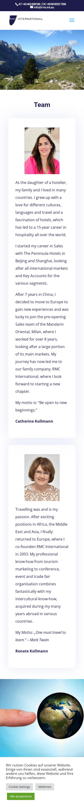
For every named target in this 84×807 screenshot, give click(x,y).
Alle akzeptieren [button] (21, 796)
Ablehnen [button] (44, 787)
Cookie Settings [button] (19, 787)
